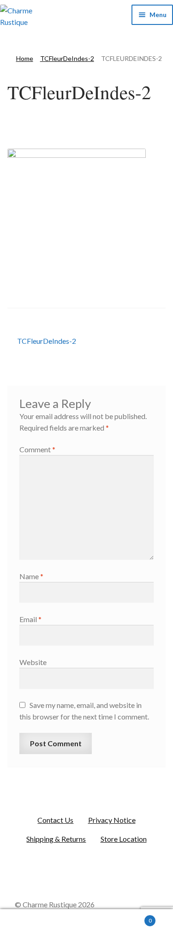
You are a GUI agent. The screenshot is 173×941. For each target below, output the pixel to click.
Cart (133, 917)
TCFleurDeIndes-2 (67, 58)
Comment (37, 449)
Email (30, 619)
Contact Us (55, 819)
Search (86, 925)
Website (33, 662)
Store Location (124, 838)
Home (24, 58)
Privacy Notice (112, 819)
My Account (29, 925)
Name (31, 576)
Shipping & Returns (56, 838)
